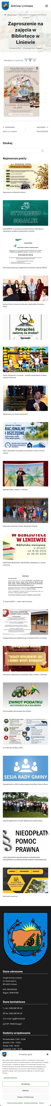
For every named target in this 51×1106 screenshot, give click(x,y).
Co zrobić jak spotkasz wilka (13, 748)
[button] (47, 1054)
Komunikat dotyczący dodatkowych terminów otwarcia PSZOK (25, 268)
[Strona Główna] (5, 15)
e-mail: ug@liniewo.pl (15, 1018)
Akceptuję (25, 1084)
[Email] (34, 60)
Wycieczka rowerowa (10, 896)
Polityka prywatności (31, 1103)
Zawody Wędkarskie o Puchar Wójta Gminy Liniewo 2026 (22, 821)
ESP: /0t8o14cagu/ (13, 1024)
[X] (30, 60)
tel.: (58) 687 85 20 (13, 1008)
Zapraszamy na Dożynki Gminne (14, 192)
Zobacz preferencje (25, 1097)
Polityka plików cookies (15, 1103)
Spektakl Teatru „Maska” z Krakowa (15, 489)
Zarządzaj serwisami (10, 1077)
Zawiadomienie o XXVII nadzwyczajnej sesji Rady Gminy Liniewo (25, 784)
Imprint (41, 1103)
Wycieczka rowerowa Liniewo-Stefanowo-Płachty (20, 526)
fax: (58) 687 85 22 (13, 1013)
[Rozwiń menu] (46, 6)
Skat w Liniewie (10, 129)
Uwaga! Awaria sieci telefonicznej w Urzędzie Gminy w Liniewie (25, 638)
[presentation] (25, 176)
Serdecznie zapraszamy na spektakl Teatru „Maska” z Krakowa (25, 674)
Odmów (25, 1091)
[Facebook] (26, 60)
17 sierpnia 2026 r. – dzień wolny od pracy (17, 601)
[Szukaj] (42, 150)
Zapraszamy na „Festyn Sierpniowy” (15, 414)
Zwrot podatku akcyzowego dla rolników (17, 711)
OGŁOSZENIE (42, 129)
